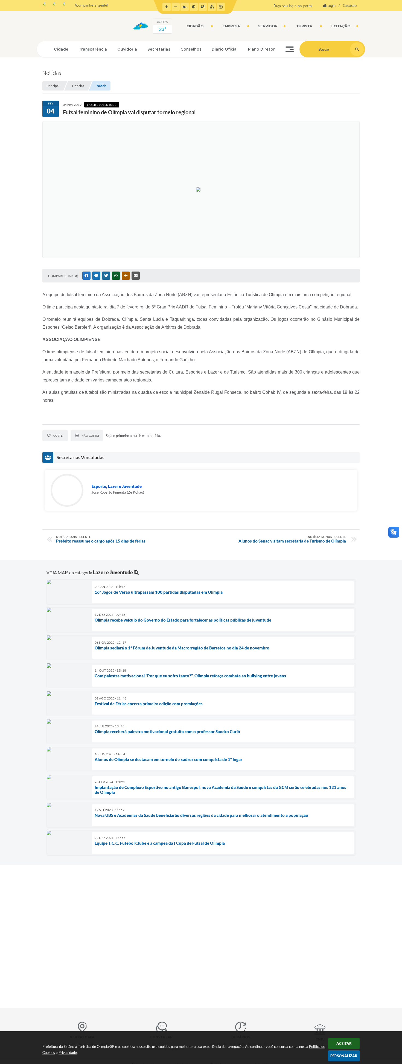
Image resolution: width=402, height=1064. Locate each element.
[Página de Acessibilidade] (221, 7)
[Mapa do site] (212, 7)
